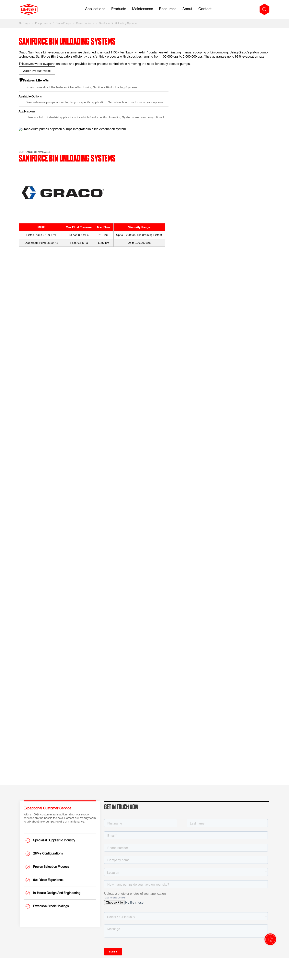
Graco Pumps (63, 23)
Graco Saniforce (85, 23)
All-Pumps (24, 23)
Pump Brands (43, 23)
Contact (205, 9)
